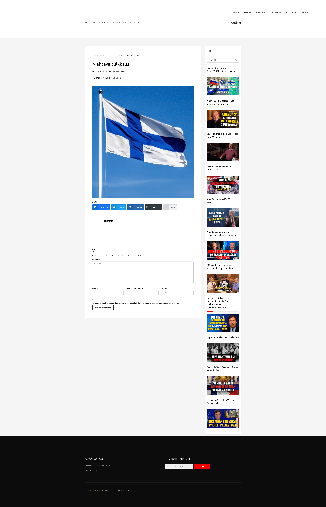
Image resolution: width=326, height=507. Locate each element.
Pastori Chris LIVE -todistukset (130, 55)
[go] (236, 60)
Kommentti (97, 259)
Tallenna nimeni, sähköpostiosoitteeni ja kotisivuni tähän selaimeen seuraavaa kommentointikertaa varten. (137, 303)
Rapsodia (96, 490)
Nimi (95, 288)
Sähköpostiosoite (135, 288)
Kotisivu (165, 288)
